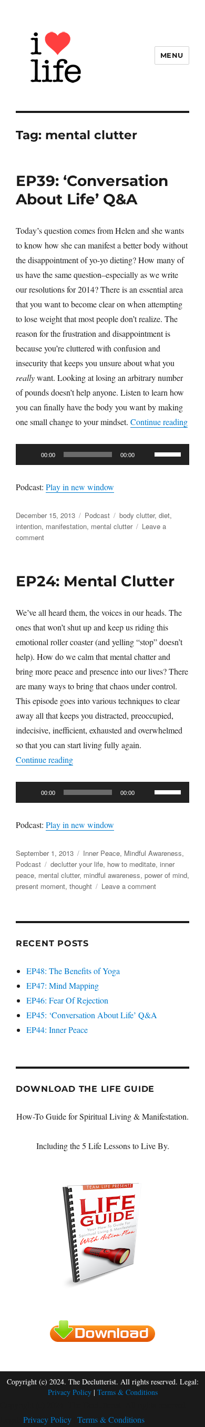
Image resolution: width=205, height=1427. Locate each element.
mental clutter (111, 526)
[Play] (29, 454)
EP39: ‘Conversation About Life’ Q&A (92, 190)
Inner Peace (101, 853)
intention (29, 526)
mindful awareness (112, 875)
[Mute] (146, 454)
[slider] (169, 453)
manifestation (66, 526)
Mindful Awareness (153, 853)
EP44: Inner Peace (57, 1029)
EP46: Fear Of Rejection (67, 1000)
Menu (171, 55)
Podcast (97, 515)
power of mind (166, 875)
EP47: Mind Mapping (62, 985)
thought (80, 886)
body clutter (137, 515)
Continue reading (159, 421)
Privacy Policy (69, 1392)
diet (164, 515)
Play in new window (80, 486)
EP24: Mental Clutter (95, 581)
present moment (40, 886)
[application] (102, 454)
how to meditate (131, 864)
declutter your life (76, 864)
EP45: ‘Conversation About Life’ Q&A (91, 1014)
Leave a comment (128, 886)
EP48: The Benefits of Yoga (73, 970)
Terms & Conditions (127, 1392)
